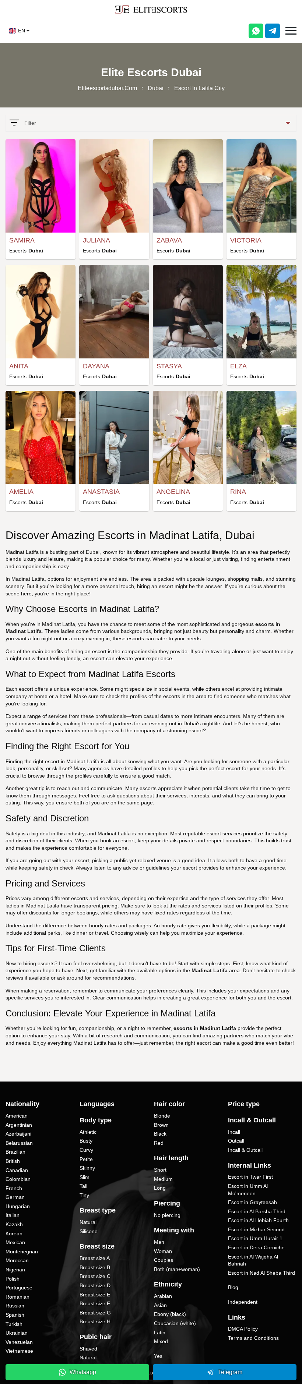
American (17, 1116)
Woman (163, 1251)
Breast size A (95, 1258)
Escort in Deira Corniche (256, 1247)
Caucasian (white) (175, 1323)
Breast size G (95, 1313)
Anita (18, 366)
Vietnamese (19, 1351)
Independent (242, 1302)
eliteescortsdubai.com (107, 88)
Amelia (21, 491)
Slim (84, 1177)
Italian (13, 1215)
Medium (163, 1179)
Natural (88, 1222)
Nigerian (15, 1269)
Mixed (161, 1341)
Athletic (88, 1132)
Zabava (169, 240)
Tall (83, 1186)
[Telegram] (272, 31)
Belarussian (19, 1143)
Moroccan (17, 1260)
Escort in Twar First (250, 1177)
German (15, 1197)
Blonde (162, 1116)
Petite (86, 1159)
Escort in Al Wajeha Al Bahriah (253, 1260)
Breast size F (95, 1303)
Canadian (17, 1170)
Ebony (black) (170, 1314)
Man (159, 1242)
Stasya (169, 366)
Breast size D (95, 1285)
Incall (234, 1132)
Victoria (245, 240)
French (14, 1188)
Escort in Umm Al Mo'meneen (248, 1189)
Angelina (173, 491)
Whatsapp (83, 1372)
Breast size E (95, 1295)
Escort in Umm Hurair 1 (255, 1238)
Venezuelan (19, 1342)
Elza (238, 366)
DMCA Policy (243, 1329)
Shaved (88, 1349)
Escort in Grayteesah (252, 1202)
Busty (86, 1141)
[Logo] (151, 9)
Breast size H (95, 1321)
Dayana (96, 366)
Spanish (15, 1315)
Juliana (96, 240)
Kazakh (14, 1224)
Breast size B (95, 1267)
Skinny (87, 1168)
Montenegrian (22, 1251)
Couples (163, 1260)
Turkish (14, 1324)
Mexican (15, 1242)
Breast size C (95, 1276)
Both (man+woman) (177, 1269)
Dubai (156, 88)
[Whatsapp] (256, 31)
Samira (22, 240)
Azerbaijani (18, 1134)
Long (160, 1188)
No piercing (167, 1215)
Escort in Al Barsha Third (256, 1211)
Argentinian (19, 1125)
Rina (238, 491)
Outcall (236, 1141)
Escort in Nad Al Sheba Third (261, 1273)
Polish (13, 1279)
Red (159, 1143)
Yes (158, 1356)
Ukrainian (17, 1333)
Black (160, 1134)
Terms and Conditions (253, 1338)
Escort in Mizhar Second (256, 1229)
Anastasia (101, 491)
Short (160, 1170)
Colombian (18, 1179)
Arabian (163, 1296)
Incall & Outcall (245, 1150)
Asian (160, 1305)
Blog (233, 1287)
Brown (161, 1125)
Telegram (230, 1372)
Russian (15, 1306)
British (13, 1161)
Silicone (89, 1231)
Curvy (86, 1150)
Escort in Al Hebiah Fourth (258, 1220)
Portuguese (19, 1288)
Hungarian (18, 1206)
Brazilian (15, 1152)
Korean (14, 1233)
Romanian (17, 1297)
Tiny (84, 1195)
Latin (159, 1332)
